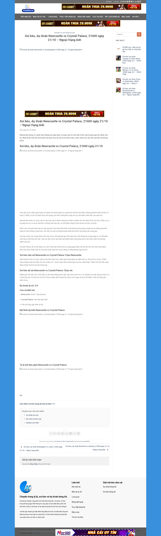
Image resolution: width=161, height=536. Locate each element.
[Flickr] (133, 1)
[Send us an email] (125, 1)
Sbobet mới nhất (32, 423)
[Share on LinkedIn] (70, 433)
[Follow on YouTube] (131, 1)
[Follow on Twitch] (140, 1)
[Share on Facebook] (51, 433)
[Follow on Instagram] (121, 1)
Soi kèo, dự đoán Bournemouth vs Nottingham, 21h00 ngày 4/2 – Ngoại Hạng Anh (131, 91)
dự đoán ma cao (32, 415)
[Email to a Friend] (58, 433)
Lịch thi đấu (97, 17)
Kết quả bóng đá (112, 17)
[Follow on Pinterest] (127, 1)
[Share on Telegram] (78, 433)
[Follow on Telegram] (138, 1)
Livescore (52, 17)
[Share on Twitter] (55, 433)
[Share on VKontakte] (66, 433)
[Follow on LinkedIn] (129, 1)
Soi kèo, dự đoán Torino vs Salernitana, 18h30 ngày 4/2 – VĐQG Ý (131, 81)
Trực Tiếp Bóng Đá (67, 17)
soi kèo (135, 17)
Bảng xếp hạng (84, 17)
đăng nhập (34, 464)
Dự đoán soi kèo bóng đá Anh (64, 33)
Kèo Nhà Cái (26, 17)
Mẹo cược (126, 17)
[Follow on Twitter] (123, 1)
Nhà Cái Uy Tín (39, 17)
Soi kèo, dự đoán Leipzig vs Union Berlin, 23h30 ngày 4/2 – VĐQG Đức (131, 60)
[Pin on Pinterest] (62, 433)
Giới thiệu (109, 1)
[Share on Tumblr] (74, 433)
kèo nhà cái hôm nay (33, 419)
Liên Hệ (116, 1)
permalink (86, 441)
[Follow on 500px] (136, 1)
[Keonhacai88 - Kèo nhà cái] (28, 8)
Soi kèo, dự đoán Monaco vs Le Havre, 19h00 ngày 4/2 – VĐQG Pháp (131, 71)
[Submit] (139, 34)
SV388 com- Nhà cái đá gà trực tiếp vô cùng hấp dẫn (131, 49)
